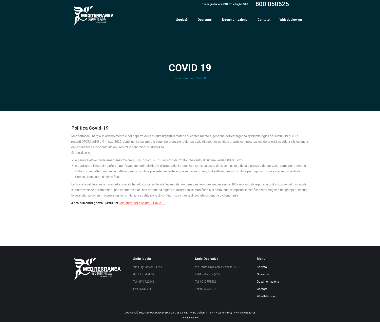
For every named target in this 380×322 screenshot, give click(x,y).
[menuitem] (183, 19)
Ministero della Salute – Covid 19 (142, 203)
